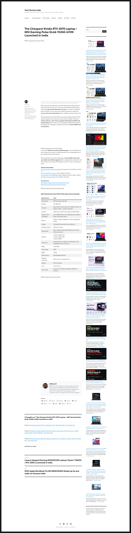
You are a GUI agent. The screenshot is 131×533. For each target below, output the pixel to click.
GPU (31, 116)
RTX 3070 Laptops (28, 112)
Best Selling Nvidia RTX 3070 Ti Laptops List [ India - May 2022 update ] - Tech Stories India (52, 425)
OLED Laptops (46, 18)
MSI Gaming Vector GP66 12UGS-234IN (51, 169)
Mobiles (60, 18)
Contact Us (66, 527)
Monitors (54, 18)
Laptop (34, 116)
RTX (25, 118)
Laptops (27, 18)
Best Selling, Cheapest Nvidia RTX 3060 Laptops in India (55, 182)
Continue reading (89, 60)
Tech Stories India (33, 10)
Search (87, 29)
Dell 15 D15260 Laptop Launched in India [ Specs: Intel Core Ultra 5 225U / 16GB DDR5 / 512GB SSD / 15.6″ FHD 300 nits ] (96, 495)
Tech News (66, 18)
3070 (26, 116)
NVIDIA (35, 117)
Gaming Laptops (36, 18)
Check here (44, 113)
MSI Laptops (27, 108)
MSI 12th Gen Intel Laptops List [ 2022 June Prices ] (53, 184)
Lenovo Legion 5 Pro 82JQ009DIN (49, 175)
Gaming (28, 116)
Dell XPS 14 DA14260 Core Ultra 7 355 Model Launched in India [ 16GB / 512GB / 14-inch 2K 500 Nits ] (95, 339)
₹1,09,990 (64, 109)
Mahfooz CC (53, 384)
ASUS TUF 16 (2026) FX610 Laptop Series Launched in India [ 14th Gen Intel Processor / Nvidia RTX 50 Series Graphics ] (96, 124)
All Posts (73, 18)
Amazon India (31, 109)
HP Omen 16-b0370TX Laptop (48, 173)
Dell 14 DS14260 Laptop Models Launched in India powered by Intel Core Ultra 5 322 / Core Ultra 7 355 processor (96, 198)
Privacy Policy (72, 527)
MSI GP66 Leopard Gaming (48, 177)
